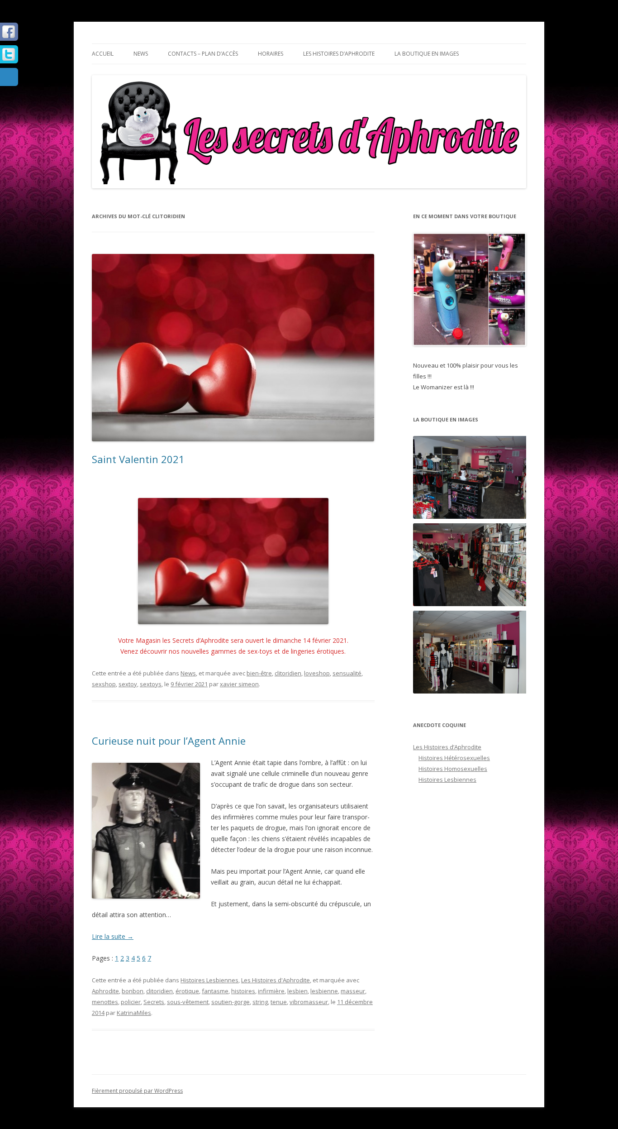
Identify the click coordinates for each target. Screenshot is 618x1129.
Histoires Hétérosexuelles (454, 758)
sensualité (347, 673)
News (140, 53)
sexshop (104, 684)
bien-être (259, 673)
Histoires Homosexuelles (452, 769)
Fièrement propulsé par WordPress (137, 1091)
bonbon (132, 991)
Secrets (153, 1002)
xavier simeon (239, 684)
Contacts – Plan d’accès (203, 53)
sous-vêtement (188, 1002)
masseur (353, 991)
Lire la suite (112, 936)
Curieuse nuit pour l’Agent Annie (169, 740)
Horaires (270, 53)
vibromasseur (309, 1002)
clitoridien (288, 673)
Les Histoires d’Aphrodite (339, 53)
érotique (187, 991)
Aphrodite (105, 991)
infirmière (271, 991)
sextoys (151, 684)
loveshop (317, 673)
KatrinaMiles (134, 1013)
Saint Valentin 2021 (138, 459)
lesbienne (324, 991)
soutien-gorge (230, 1002)
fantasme (215, 991)
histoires (243, 991)
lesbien (297, 991)
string (260, 1002)
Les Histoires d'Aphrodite (275, 980)
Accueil (103, 53)
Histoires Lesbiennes (209, 980)
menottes (105, 1002)
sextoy (128, 684)
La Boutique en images (427, 53)
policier (131, 1002)
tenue (279, 1002)
